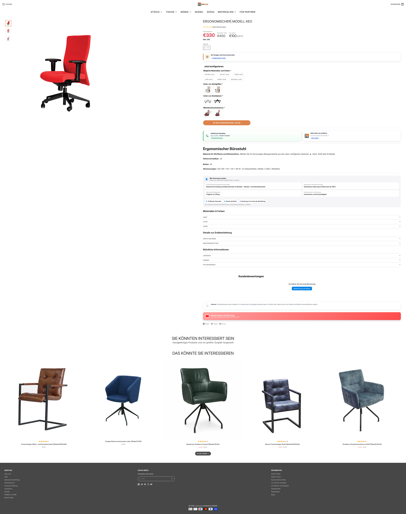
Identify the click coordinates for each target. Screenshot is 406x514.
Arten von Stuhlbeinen (213, 96)
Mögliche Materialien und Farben (217, 71)
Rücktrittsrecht (9, 483)
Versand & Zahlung (11, 486)
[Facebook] (139, 484)
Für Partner (247, 12)
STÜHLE (155, 12)
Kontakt (7, 492)
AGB (6, 477)
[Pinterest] (145, 484)
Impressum (8, 489)
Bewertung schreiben (302, 288)
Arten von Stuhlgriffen (213, 84)
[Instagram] (148, 484)
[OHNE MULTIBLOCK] (217, 113)
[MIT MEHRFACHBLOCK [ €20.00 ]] (208, 113)
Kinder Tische (276, 477)
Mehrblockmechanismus (214, 108)
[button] (208, 27)
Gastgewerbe (275, 489)
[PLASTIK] (208, 89)
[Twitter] (142, 484)
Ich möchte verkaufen (278, 483)
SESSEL (199, 12)
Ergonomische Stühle (278, 480)
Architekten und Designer (280, 486)
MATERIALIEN (225, 12)
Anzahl (205, 44)
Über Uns (7, 474)
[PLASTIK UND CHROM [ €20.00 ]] (217, 89)
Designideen (275, 492)
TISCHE (170, 12)
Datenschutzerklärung (12, 480)
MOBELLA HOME (10, 494)
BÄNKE (185, 12)
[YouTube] (151, 484)
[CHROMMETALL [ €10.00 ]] (208, 101)
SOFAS (210, 12)
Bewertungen (9, 497)
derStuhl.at (199, 506)
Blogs (273, 494)
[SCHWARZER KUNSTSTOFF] (217, 101)
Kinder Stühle (275, 474)
